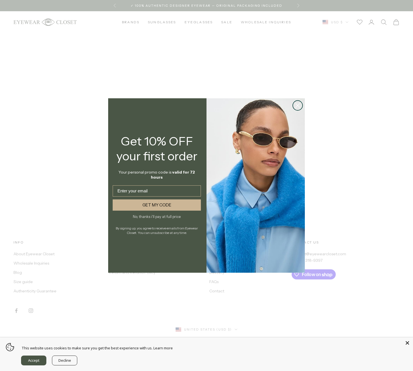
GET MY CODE (156, 205)
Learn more (163, 347)
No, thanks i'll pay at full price (157, 216)
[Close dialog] (298, 105)
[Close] (407, 343)
